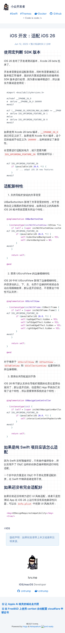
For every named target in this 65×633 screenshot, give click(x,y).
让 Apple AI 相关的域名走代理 (22, 604)
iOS (8, 528)
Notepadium (35, 626)
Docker (42, 13)
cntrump (25, 591)
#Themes (25, 13)
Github (57, 13)
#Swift (14, 13)
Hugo (25, 626)
